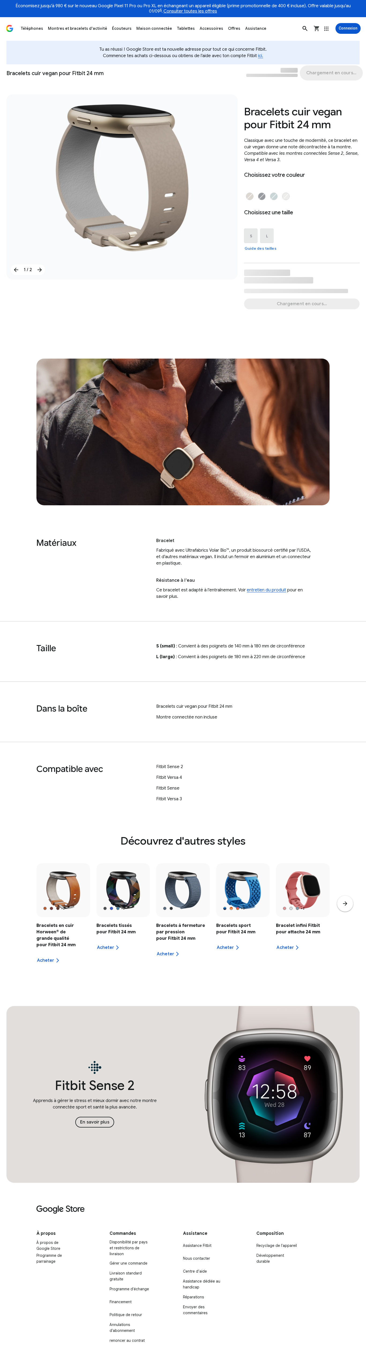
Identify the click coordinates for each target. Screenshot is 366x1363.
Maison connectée (154, 28)
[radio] (249, 196)
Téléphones (32, 28)
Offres (234, 28)
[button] (305, 28)
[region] (183, 916)
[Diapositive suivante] (345, 904)
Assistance (255, 28)
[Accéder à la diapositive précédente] (16, 270)
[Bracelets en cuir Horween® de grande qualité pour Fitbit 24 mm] (63, 916)
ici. (260, 55)
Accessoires (211, 28)
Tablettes (186, 28)
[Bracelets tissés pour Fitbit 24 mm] (123, 916)
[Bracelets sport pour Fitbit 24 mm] (243, 916)
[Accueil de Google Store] (9, 28)
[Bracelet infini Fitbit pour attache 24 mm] (303, 916)
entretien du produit (266, 590)
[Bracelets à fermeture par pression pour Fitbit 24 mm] (183, 916)
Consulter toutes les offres (190, 11)
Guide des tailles (261, 248)
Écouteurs (122, 28)
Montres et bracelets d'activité (77, 28)
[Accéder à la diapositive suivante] (39, 270)
